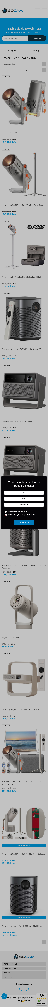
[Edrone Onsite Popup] (24, 503)
